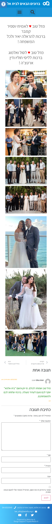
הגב (50, 401)
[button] (3, 4)
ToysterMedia (31, 521)
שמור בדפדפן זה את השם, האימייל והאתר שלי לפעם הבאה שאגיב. (27, 491)
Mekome (30, 519)
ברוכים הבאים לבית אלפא (21, 3)
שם (49, 455)
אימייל (47, 466)
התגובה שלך (45, 421)
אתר (49, 476)
